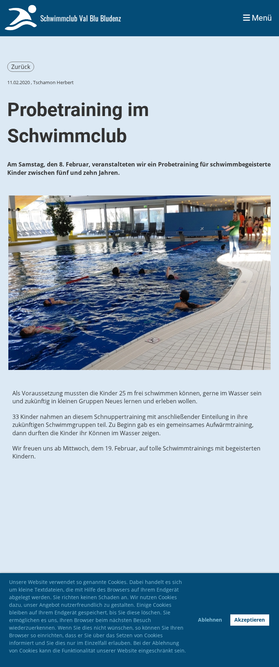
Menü (261, 17)
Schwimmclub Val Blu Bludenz (80, 18)
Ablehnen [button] (210, 619)
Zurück (20, 67)
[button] (10, 659)
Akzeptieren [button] (249, 619)
